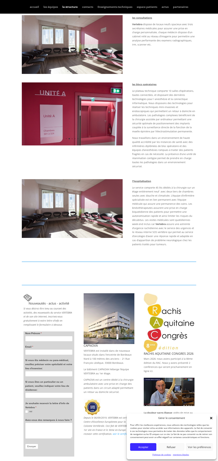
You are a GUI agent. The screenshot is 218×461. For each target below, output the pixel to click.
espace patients (147, 7)
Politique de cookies (161, 454)
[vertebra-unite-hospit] (72, 144)
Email (29, 346)
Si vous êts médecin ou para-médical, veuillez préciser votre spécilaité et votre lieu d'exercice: (48, 364)
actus (165, 7)
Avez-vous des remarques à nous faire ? (48, 420)
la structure (70, 7)
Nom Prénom (33, 333)
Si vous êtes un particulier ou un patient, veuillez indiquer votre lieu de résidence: (47, 385)
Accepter (143, 447)
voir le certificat (121, 433)
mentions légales (181, 454)
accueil (34, 7)
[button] (211, 418)
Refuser (171, 447)
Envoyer (31, 446)
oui (30, 411)
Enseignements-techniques (115, 7)
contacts (87, 7)
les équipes (50, 7)
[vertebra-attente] (72, 77)
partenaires (180, 7)
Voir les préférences (199, 447)
